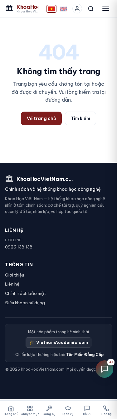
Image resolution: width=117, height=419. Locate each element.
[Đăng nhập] (77, 8)
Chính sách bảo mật (25, 293)
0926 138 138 (18, 247)
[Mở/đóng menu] (106, 8)
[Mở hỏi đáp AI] (104, 369)
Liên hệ (12, 284)
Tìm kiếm (80, 118)
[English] (63, 9)
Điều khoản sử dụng (25, 303)
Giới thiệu (14, 275)
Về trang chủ (41, 118)
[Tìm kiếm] (91, 8)
